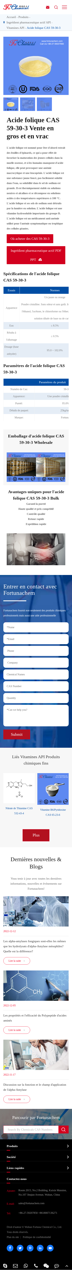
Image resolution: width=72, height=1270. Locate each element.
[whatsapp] (26, 1266)
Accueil (11, 17)
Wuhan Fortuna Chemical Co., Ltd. (34, 1229)
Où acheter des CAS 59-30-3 (30, 238)
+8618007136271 (47, 1212)
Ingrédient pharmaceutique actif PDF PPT (36, 255)
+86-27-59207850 (28, 1212)
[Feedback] (56, 1266)
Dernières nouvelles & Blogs (36, 863)
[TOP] (67, 1266)
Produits (23, 17)
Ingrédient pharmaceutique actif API (29, 22)
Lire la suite (17, 960)
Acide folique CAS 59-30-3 (43, 27)
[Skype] (5, 1266)
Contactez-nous (17, 1179)
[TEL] (36, 1266)
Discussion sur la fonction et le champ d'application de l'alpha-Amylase (34, 1087)
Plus (36, 835)
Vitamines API (15, 27)
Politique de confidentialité (37, 1237)
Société (11, 1157)
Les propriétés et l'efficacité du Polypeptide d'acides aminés (34, 1018)
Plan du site (13, 1237)
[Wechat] (46, 1266)
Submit (17, 734)
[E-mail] (15, 1266)
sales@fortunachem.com (31, 1203)
